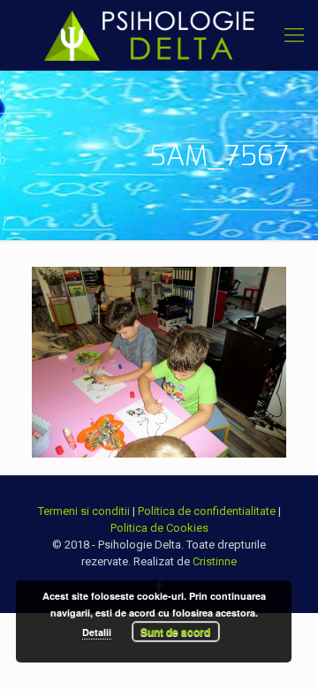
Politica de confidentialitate (207, 511)
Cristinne (215, 561)
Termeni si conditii (84, 511)
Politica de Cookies (159, 527)
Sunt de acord (175, 632)
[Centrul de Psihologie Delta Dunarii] (159, 35)
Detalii (96, 632)
